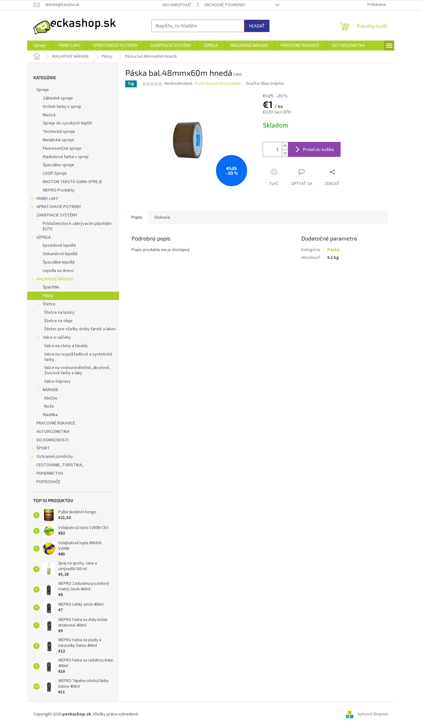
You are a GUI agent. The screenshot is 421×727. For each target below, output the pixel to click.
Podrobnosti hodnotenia (218, 84)
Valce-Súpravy (57, 381)
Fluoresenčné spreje (62, 148)
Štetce (49, 304)
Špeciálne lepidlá (58, 262)
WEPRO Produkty (58, 190)
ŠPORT (43, 448)
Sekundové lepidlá (60, 254)
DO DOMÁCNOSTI (52, 440)
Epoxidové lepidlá (59, 245)
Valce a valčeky (57, 337)
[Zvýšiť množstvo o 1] (285, 145)
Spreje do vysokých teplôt (67, 123)
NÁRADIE (50, 390)
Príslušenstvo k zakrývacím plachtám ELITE (77, 226)
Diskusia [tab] (162, 217)
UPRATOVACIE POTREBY (58, 207)
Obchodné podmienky (225, 5)
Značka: (265, 83)
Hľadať (257, 25)
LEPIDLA (43, 237)
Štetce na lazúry (59, 312)
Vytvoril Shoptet (373, 714)
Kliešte (50, 398)
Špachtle (51, 287)
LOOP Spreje (55, 173)
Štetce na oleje (58, 321)
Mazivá (49, 115)
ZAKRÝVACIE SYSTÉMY (56, 215)
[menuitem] (39, 46)
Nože (49, 406)
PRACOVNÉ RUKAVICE (55, 423)
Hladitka (50, 415)
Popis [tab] (137, 217)
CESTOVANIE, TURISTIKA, (59, 465)
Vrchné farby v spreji (62, 107)
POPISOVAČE (48, 482)
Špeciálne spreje (58, 165)
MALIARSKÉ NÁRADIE (55, 279)
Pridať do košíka (318, 149)
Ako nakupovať (177, 5)
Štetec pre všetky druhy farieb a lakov (80, 329)
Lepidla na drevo (58, 271)
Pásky (48, 296)
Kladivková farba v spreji (66, 157)
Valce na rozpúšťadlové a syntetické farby (78, 357)
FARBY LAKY (47, 199)
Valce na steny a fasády (66, 346)
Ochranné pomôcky (54, 456)
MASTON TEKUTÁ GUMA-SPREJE (72, 182)
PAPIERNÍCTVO (49, 473)
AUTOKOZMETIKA (52, 432)
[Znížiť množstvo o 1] (285, 153)
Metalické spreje (58, 140)
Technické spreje (59, 131)
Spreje (42, 90)
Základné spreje (58, 98)
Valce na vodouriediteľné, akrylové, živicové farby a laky (77, 370)
